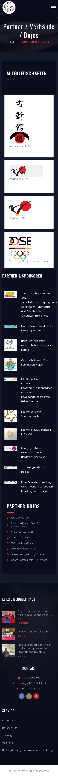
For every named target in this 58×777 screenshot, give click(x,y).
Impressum (8, 720)
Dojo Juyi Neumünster (23, 548)
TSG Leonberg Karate (23, 543)
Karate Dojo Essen (21, 537)
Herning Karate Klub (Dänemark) (29, 554)
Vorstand (7, 743)
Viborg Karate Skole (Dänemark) (29, 560)
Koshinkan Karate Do (23, 532)
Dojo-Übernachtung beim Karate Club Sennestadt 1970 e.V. (36, 615)
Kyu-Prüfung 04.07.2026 (33, 631)
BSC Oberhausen (20, 517)
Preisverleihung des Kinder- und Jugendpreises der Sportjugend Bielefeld (35, 648)
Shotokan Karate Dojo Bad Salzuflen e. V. (26, 524)
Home (11, 41)
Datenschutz (9, 728)
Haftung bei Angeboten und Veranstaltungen (28, 750)
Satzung (7, 735)
